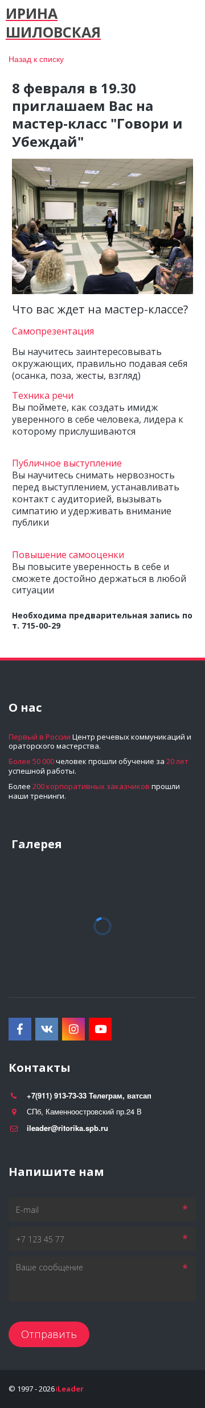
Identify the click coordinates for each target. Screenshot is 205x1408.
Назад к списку (36, 58)
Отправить (49, 1334)
